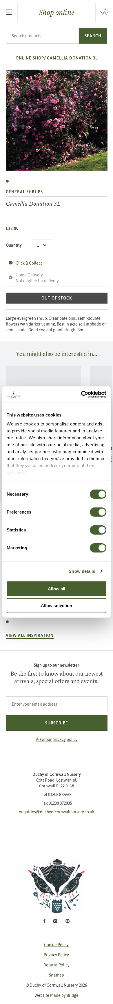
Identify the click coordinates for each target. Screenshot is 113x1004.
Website (56, 995)
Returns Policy (56, 965)
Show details (82, 571)
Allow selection (56, 605)
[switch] (98, 511)
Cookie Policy (56, 944)
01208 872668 (59, 794)
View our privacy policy (57, 739)
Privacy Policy (56, 955)
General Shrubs (24, 191)
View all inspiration (30, 635)
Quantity (14, 245)
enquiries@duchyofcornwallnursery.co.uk (56, 812)
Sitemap (56, 975)
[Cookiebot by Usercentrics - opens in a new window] (81, 394)
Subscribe (56, 723)
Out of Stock (56, 298)
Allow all (56, 588)
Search (93, 36)
